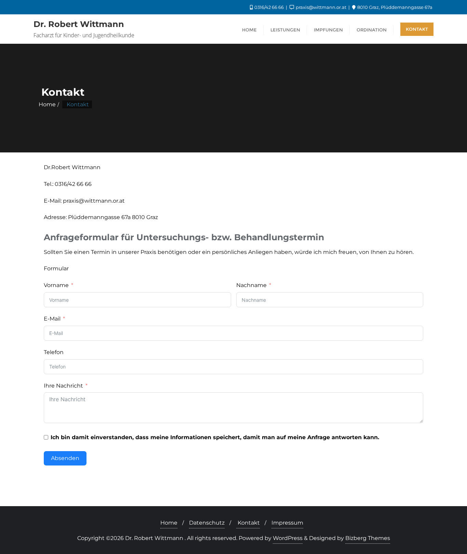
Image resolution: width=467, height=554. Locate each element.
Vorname (56, 285)
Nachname (251, 285)
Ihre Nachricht (63, 385)
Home (47, 104)
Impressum (287, 522)
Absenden (65, 458)
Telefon (54, 352)
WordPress (288, 538)
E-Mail (52, 318)
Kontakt (417, 29)
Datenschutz (207, 522)
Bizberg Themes (367, 538)
